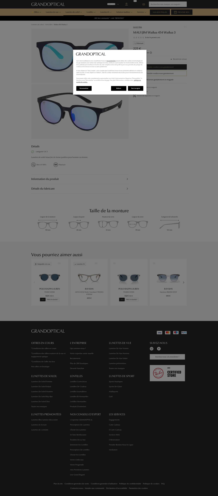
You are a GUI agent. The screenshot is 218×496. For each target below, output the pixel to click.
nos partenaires (111, 61)
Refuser (118, 88)
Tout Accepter (135, 88)
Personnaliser (84, 88)
